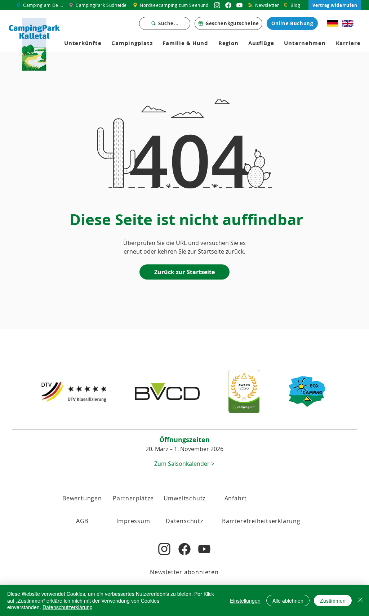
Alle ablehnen (287, 600)
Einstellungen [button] (245, 600)
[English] (347, 23)
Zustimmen (333, 600)
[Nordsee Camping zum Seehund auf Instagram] (217, 5)
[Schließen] (360, 600)
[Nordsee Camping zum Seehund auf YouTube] (239, 5)
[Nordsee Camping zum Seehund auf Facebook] (228, 5)
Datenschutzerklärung (68, 607)
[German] (332, 23)
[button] (82, 521)
